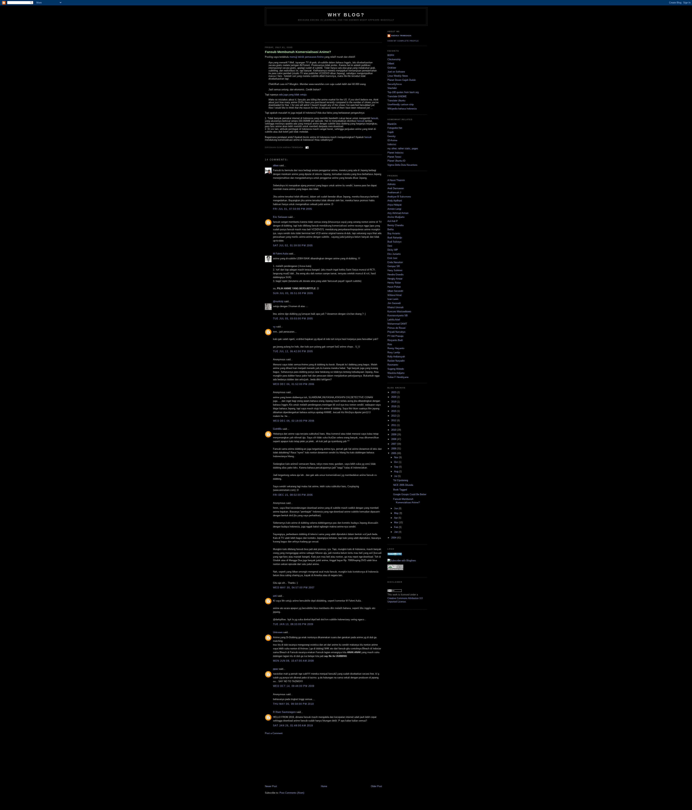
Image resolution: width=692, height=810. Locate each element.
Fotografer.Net (394, 128)
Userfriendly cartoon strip (400, 104)
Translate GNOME (397, 96)
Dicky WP (392, 249)
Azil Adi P (392, 221)
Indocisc (391, 144)
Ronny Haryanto (395, 348)
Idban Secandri (395, 291)
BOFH (390, 55)
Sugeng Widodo (395, 368)
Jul (396, 476)
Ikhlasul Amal (394, 295)
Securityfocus (394, 84)
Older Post (376, 786)
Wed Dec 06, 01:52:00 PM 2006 (293, 384)
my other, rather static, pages (402, 148)
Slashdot (392, 88)
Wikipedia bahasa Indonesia (402, 108)
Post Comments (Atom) (292, 792)
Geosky (391, 136)
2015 (394, 411)
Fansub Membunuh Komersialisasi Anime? (298, 52)
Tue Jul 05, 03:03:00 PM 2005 (293, 318)
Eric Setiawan (280, 217)
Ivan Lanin (392, 299)
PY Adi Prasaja (395, 336)
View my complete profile (403, 41)
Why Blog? (346, 14)
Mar (396, 522)
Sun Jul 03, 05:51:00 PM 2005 (293, 293)
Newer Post (271, 786)
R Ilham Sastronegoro (284, 712)
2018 (394, 406)
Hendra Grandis (395, 274)
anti (275, 596)
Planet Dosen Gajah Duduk (401, 80)
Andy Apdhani (394, 200)
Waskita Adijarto (395, 373)
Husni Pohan (394, 286)
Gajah (390, 132)
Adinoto (391, 184)
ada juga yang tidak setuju (292, 94)
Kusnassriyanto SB (397, 315)
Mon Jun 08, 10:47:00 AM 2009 (293, 660)
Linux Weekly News (397, 75)
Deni (389, 246)
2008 (394, 439)
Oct (396, 462)
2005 (394, 453)
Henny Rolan (394, 282)
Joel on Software (396, 71)
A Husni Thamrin (396, 180)
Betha (390, 229)
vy (274, 326)
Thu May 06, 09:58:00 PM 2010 (293, 704)
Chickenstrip (393, 59)
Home (324, 786)
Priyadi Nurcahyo (396, 332)
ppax (275, 669)
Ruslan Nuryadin (396, 360)
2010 (394, 429)
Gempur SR (393, 266)
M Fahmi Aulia (280, 253)
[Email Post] (306, 147)
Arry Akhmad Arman (397, 213)
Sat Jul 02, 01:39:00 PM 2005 (293, 245)
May (396, 513)
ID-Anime (392, 140)
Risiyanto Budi (395, 340)
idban (276, 165)
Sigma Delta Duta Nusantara (402, 165)
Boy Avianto (393, 233)
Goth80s (277, 429)
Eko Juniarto (394, 254)
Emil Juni (392, 258)
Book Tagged (400, 489)
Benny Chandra (395, 225)
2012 (394, 420)
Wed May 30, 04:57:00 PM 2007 (293, 587)
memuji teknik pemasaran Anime (307, 57)
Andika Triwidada (401, 36)
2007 (394, 444)
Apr (396, 517)
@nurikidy (278, 301)
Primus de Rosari (396, 328)
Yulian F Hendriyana (397, 377)
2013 (394, 415)
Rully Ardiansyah (396, 356)
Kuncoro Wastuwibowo (399, 311)
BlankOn (391, 124)
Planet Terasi (394, 156)
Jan (396, 532)
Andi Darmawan (395, 188)
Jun (396, 508)
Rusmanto (392, 364)
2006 (394, 448)
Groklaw (391, 67)
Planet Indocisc (395, 152)
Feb (396, 527)
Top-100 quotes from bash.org (403, 92)
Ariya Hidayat (394, 204)
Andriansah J (394, 192)
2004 (394, 537)
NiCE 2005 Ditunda (403, 485)
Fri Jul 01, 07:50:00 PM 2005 (292, 209)
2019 (394, 401)
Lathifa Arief (393, 319)
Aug (396, 471)
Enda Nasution (395, 262)
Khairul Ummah (395, 307)
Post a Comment (274, 733)
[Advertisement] (286, 33)
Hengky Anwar (394, 278)
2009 (394, 434)
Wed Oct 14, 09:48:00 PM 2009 (293, 686)
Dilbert (390, 63)
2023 (394, 392)
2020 (394, 397)
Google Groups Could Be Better (409, 494)
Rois (389, 344)
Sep (396, 466)
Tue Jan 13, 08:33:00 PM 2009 (293, 624)
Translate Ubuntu (396, 100)
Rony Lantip (393, 352)
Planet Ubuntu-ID (396, 160)
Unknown (278, 632)
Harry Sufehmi (394, 270)
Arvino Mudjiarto (395, 217)
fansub (374, 118)
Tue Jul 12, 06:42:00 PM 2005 (293, 351)
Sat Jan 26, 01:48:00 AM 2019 (293, 725)
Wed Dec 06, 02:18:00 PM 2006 (293, 420)
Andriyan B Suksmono (399, 196)
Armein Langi (394, 209)
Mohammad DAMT (397, 323)
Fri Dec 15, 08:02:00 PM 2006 (293, 495)
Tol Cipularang (400, 480)
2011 (394, 425)
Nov (396, 457)
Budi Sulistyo (394, 241)
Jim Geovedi (394, 303)
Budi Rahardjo (394, 237)
